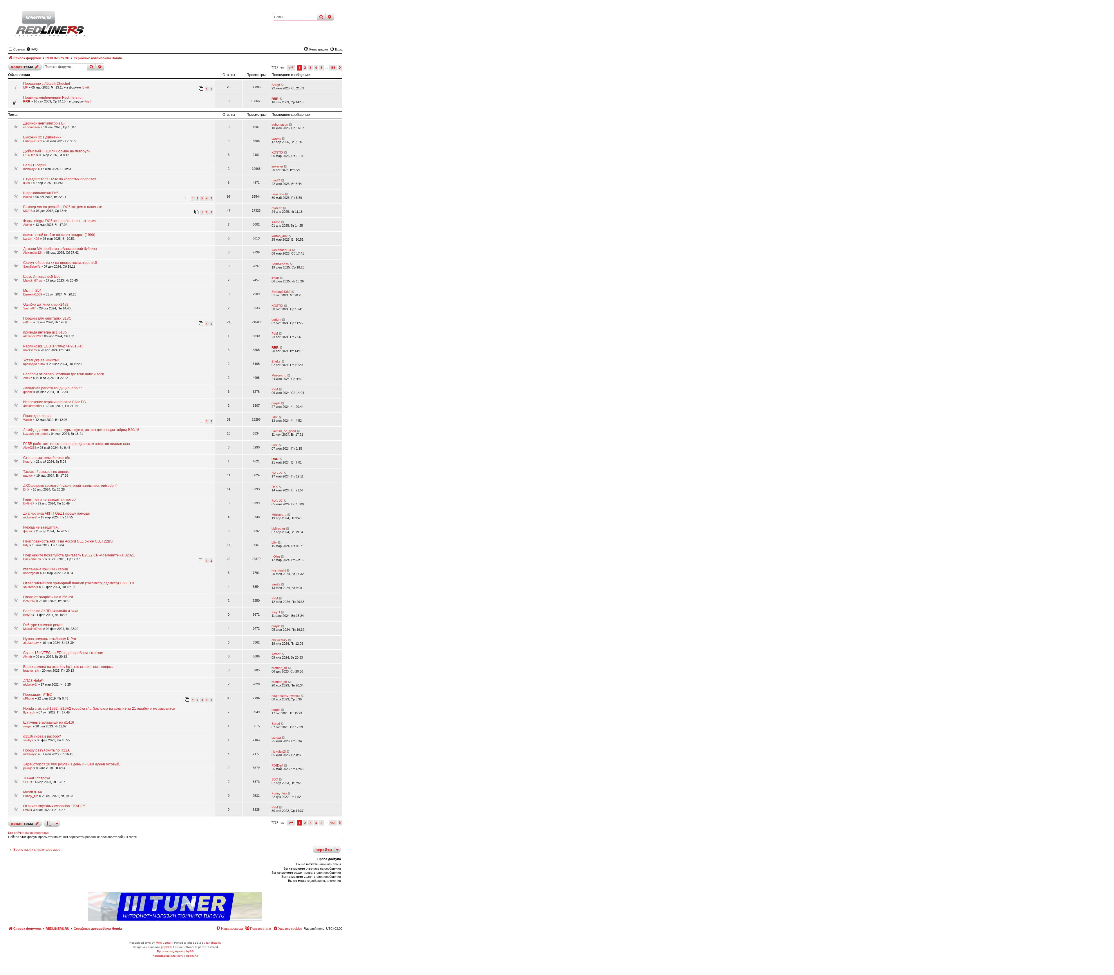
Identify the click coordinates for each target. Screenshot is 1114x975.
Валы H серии (34, 165)
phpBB (165, 947)
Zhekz (276, 361)
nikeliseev (30, 350)
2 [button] (305, 67)
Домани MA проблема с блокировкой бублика (60, 249)
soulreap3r (30, 587)
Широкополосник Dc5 (41, 193)
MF (25, 87)
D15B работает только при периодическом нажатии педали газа (76, 444)
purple (276, 403)
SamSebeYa (31, 266)
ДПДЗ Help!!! (33, 681)
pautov (28, 475)
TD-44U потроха (36, 778)
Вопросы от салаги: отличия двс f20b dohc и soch (63, 374)
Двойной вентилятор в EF (44, 123)
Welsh (27, 419)
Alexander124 (33, 252)
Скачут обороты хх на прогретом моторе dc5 (60, 263)
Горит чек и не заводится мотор (49, 500)
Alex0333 (29, 447)
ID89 (26, 183)
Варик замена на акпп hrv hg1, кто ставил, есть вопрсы (68, 667)
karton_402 (31, 238)
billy (25, 545)
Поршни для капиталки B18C (47, 318)
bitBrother (278, 528)
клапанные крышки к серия (45, 569)
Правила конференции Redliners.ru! (52, 97)
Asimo (27, 224)
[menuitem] (32, 49)
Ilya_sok (29, 712)
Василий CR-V (33, 559)
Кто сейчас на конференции (28, 833)
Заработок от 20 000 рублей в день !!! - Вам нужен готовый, (71, 764)
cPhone (28, 698)
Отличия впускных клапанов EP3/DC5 (54, 806)
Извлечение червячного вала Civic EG (54, 402)
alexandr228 (32, 336)
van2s (276, 584)
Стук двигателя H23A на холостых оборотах (59, 179)
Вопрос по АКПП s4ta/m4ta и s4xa (50, 611)
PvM (275, 333)
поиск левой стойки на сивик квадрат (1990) (59, 235)
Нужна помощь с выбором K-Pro (49, 639)
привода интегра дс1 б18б (45, 332)
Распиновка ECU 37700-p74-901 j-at (52, 346)
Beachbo (278, 194)
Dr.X (26, 489)
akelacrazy (31, 642)
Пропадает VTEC (37, 695)
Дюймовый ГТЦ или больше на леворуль (56, 151)
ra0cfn (27, 322)
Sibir (275, 417)
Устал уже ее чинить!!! (41, 360)
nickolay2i (30, 169)
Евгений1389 (32, 141)
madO (276, 180)
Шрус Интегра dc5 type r (43, 277)
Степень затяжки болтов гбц (46, 458)
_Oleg (276, 556)
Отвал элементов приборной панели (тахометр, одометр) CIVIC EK (79, 583)
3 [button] (310, 67)
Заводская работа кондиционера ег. (52, 388)
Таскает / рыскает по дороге (46, 472)
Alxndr (27, 656)
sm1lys (28, 740)
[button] (291, 67)
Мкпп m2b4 (32, 291)
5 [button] (321, 67)
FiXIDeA (277, 765)
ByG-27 (277, 473)
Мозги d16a (32, 792)
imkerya (277, 166)
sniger (27, 726)
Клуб (85, 87)
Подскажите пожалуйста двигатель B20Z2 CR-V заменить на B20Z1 (79, 555)
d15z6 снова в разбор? (42, 736)
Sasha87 (29, 308)
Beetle (27, 197)
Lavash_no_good (35, 433)
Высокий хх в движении (42, 137)
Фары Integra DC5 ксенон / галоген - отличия (59, 221)
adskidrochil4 (32, 406)
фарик (276, 138)
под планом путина (286, 696)
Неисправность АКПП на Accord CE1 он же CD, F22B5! (68, 541)
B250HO (29, 601)
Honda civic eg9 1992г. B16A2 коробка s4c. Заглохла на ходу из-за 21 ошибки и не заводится (99, 709)
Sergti (276, 84)
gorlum (276, 319)
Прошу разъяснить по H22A (46, 750)
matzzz (277, 208)
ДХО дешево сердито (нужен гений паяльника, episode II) (70, 486)
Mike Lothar (163, 942)
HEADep (29, 155)
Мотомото (279, 375)
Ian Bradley (213, 942)
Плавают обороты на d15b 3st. (48, 597)
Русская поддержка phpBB (175, 951)
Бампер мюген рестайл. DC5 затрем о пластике (62, 207)
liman (275, 278)
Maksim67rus (32, 280)
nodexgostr (31, 573)
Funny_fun (30, 796)
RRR (26, 101)
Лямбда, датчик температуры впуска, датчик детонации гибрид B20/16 (81, 430)
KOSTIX (277, 152)
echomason (31, 127)
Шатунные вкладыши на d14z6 (48, 722)
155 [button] (332, 67)
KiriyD (27, 615)
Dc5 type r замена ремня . (44, 625)
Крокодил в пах (34, 364)
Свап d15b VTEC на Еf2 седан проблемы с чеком (63, 653)
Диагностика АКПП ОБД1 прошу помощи (56, 513)
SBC (26, 782)
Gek (275, 445)
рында (276, 737)
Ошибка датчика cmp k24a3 (45, 304)
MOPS (27, 210)
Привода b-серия (37, 416)
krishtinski (279, 570)
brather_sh (31, 670)
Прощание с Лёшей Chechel (46, 84)
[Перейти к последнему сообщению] (282, 84)
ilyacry (27, 461)
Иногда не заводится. (41, 527)
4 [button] (316, 67)
